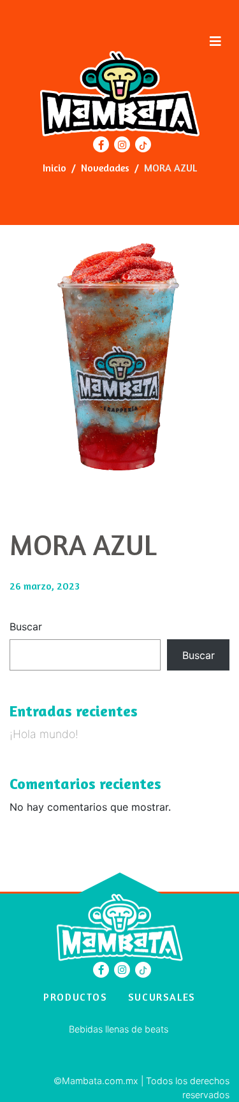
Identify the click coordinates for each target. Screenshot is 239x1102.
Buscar (26, 626)
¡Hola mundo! (44, 734)
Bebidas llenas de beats (118, 1029)
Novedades (105, 167)
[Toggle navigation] (215, 41)
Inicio (54, 167)
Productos (75, 996)
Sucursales (162, 996)
